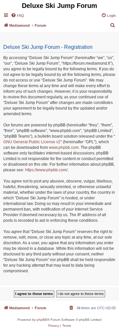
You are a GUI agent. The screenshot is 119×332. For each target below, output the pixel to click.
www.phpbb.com (64, 147)
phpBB (42, 319)
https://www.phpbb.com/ (46, 170)
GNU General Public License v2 (31, 142)
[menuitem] (17, 15)
